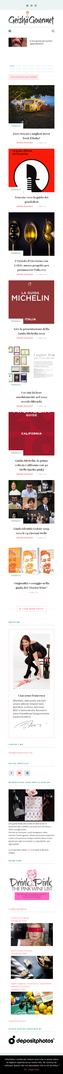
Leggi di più (33, 1069)
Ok (25, 1069)
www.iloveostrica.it (17, 1021)
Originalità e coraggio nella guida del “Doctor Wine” (31, 585)
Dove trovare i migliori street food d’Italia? (31, 136)
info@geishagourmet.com (20, 752)
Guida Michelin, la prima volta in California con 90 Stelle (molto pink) (31, 465)
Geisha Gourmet (25, 142)
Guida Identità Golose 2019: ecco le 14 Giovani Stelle (31, 531)
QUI (29, 849)
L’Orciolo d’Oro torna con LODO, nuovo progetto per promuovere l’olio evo (31, 265)
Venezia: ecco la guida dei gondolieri (31, 200)
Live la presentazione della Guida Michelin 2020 (31, 331)
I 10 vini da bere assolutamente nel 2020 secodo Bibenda (31, 397)
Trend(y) (16, 126)
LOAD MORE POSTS (33, 609)
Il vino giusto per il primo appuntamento (41, 42)
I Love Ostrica (17, 909)
